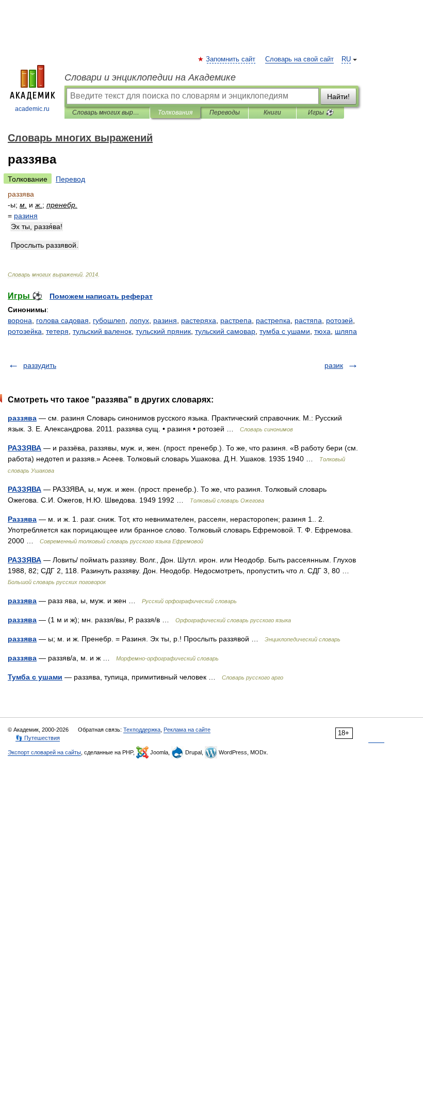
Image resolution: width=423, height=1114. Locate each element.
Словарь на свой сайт (299, 59)
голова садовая (62, 320)
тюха (322, 331)
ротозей (339, 320)
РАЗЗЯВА (24, 448)
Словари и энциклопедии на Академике (150, 77)
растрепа (236, 320)
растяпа (308, 320)
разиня (165, 320)
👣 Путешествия (37, 738)
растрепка (273, 320)
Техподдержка (141, 729)
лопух (139, 320)
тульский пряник (163, 331)
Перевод (70, 179)
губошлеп (109, 320)
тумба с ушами (284, 331)
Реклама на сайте (187, 729)
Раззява (22, 519)
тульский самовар (225, 331)
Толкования (175, 112)
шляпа (346, 331)
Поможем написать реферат (101, 296)
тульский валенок (102, 331)
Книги (272, 112)
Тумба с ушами (35, 677)
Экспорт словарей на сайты (44, 752)
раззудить (39, 365)
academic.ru (32, 108)
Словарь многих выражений (107, 112)
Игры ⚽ (320, 112)
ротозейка (25, 331)
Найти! (338, 96)
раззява (22, 418)
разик (333, 365)
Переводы (224, 112)
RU (346, 59)
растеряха (198, 320)
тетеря (57, 331)
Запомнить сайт (231, 59)
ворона (20, 320)
